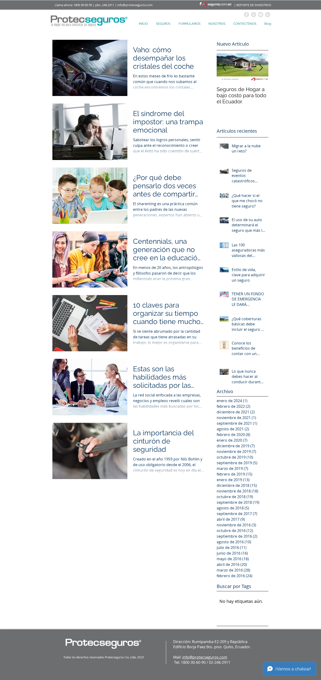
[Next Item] (261, 68)
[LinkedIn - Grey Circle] (267, 14)
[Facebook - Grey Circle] (246, 14)
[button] (164, 23)
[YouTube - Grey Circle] (260, 14)
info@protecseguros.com (135, 5)
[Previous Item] (224, 68)
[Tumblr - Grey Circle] (253, 14)
